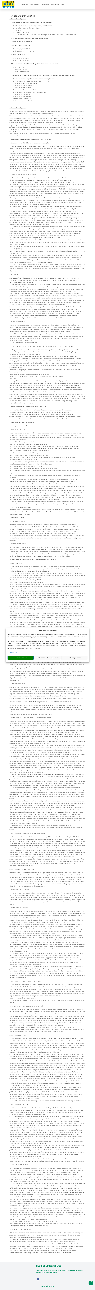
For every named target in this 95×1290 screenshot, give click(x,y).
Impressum (39, 1270)
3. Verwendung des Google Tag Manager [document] (22, 869)
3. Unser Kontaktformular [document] (17, 683)
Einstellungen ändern (74, 658)
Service (70, 1270)
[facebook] (37, 1280)
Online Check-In (62, 1270)
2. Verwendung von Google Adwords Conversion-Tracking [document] (27, 833)
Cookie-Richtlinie (12, 652)
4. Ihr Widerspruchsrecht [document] (17, 321)
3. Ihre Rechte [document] (13, 274)
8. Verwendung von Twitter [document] (17, 1035)
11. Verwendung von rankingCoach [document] (20, 1229)
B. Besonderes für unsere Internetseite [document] (21, 42)
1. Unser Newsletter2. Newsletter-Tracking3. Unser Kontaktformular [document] (21, 69)
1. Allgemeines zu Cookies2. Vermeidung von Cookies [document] (21, 59)
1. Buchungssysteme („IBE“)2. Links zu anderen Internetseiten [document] (24, 50)
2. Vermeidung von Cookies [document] (17, 544)
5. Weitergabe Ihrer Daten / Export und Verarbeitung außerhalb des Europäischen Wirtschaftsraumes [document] (41, 346)
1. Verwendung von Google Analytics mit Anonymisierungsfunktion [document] (30, 718)
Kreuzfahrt (55, 4)
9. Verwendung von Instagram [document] (18, 1104)
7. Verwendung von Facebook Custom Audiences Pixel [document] (26, 1006)
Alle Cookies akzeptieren (20, 658)
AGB (74, 1270)
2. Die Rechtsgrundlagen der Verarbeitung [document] (22, 174)
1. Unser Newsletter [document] (15, 563)
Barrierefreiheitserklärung (49, 1272)
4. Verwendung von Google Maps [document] (19, 889)
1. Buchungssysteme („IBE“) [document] (17, 429)
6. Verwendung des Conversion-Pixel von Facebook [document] (25, 981)
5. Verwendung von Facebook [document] (18, 908)
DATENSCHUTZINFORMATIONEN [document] (22, 16)
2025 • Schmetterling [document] (48, 1286)
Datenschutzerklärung (50, 1270)
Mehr (62, 4)
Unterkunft (45, 4)
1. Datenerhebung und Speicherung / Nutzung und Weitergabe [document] (29, 143)
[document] (17, 19)
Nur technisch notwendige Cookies (47, 658)
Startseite (25, 4)
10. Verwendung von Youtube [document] (18, 1164)
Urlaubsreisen (35, 4)
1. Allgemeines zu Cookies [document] (17, 521)
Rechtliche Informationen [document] (48, 1266)
